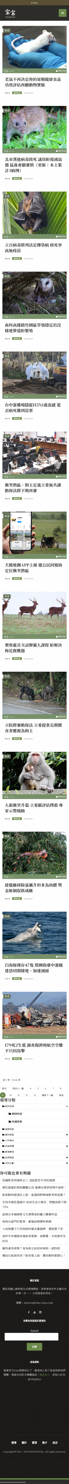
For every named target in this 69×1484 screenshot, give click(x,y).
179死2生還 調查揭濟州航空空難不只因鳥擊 (34, 1047)
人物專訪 (9, 1140)
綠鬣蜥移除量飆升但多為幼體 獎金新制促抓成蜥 (33, 887)
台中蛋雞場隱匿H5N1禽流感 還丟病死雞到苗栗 (33, 407)
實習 (34, 1442)
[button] (34, 1106)
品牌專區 (9, 1157)
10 (10, 1095)
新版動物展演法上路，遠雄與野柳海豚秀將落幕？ (34, 1195)
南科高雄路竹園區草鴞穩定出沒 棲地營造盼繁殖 (33, 327)
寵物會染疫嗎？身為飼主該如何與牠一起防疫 (31, 1248)
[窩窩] (10, 13)
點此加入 (45, 1374)
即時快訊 (16, 1114)
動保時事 (9, 1106)
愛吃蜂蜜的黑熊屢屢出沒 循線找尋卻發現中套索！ (34, 1187)
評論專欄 (9, 1146)
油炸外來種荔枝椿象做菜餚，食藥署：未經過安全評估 (34, 1238)
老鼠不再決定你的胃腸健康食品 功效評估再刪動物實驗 (33, 82)
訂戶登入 (34, 2)
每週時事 (16, 1121)
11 (19, 1095)
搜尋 (14, 1442)
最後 (61, 1095)
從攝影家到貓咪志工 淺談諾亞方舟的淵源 (28, 1180)
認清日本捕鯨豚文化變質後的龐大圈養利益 (29, 1214)
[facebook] (28, 1312)
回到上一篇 (18, 1088)
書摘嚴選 (9, 1151)
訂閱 (34, 1346)
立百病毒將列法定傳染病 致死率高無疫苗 (33, 247)
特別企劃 (9, 1163)
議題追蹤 (9, 1129)
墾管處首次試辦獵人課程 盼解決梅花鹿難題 (33, 647)
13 (35, 1095)
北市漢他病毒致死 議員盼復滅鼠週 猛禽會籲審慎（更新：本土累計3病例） (33, 164)
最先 (4, 1088)
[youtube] (34, 1312)
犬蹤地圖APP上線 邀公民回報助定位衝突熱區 (33, 567)
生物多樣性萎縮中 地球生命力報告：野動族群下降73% (34, 1204)
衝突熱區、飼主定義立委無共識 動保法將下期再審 (33, 487)
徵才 (44, 1442)
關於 (24, 1442)
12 (27, 1095)
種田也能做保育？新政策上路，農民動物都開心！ (34, 1255)
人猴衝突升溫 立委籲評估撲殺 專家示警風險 (34, 807)
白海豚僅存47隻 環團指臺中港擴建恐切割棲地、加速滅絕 (34, 967)
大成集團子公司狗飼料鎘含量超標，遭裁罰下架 (32, 1229)
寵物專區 (9, 1134)
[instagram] (40, 1312)
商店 (55, 1442)
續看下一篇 (47, 1095)
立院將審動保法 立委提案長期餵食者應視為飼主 (33, 727)
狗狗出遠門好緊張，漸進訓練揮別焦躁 (26, 1221)
